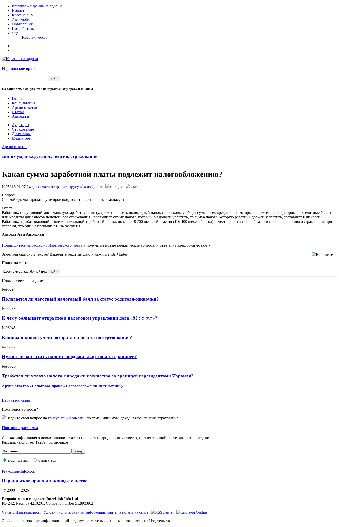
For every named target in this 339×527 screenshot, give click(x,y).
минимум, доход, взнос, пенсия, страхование (49, 156)
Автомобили (23, 19)
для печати (41, 187)
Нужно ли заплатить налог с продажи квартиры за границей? (69, 356)
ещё (15, 33)
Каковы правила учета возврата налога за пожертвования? (67, 337)
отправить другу (65, 187)
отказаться (47, 460)
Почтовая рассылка (20, 428)
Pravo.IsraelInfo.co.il (18, 471)
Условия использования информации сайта (80, 512)
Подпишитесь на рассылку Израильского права (42, 245)
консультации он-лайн (67, 418)
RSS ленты (164, 512)
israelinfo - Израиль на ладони (37, 6)
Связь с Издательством (21, 512)
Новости (19, 10)
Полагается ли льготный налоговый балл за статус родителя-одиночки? (80, 298)
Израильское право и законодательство (45, 480)
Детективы (21, 134)
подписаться (18, 460)
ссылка (135, 187)
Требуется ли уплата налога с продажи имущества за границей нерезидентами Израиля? (98, 375)
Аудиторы (20, 125)
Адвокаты (20, 116)
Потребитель (23, 28)
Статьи (18, 112)
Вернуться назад (16, 400)
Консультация (23, 103)
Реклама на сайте (133, 512)
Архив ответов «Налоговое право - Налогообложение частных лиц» (63, 386)
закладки (117, 187)
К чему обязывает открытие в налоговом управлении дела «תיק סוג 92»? (79, 318)
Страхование (23, 129)
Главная (18, 98)
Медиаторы (22, 138)
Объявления (22, 24)
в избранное (94, 187)
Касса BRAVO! (25, 15)
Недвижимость (34, 37)
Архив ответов (24, 107)
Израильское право (19, 68)
